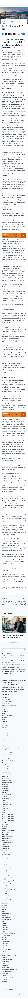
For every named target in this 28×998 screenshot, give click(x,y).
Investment (4, 848)
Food (3, 800)
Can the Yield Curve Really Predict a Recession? (14, 664)
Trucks (3, 963)
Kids (3, 852)
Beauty (3, 719)
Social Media (5, 941)
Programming (5, 913)
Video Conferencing (6, 971)
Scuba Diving (5, 929)
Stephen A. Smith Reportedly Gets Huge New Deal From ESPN (20, 601)
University (4, 965)
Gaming (4, 806)
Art (2, 707)
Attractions (4, 713)
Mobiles (4, 885)
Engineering (5, 778)
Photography (5, 903)
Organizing (4, 895)
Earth (3, 764)
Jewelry (4, 850)
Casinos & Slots (6, 731)
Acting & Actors (6, 699)
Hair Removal (5, 826)
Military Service (6, 883)
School (3, 925)
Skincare (4, 937)
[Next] (24, 628)
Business (4, 725)
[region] (14, 987)
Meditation (4, 876)
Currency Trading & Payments (9, 749)
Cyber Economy (5, 753)
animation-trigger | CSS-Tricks (9, 684)
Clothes (3, 737)
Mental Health (5, 882)
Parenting (4, 897)
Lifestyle (4, 864)
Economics (4, 766)
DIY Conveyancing (6, 762)
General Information (7, 814)
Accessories (4, 697)
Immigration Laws (6, 842)
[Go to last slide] (4, 628)
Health (3, 828)
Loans (3, 866)
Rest (3, 921)
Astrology (4, 711)
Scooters (4, 927)
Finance (3, 23)
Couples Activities (6, 745)
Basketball (4, 717)
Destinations (5, 758)
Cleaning (4, 735)
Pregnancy (4, 909)
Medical (4, 874)
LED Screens (5, 860)
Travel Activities (6, 959)
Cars (3, 727)
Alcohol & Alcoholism (7, 701)
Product (4, 911)
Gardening (4, 810)
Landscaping (5, 854)
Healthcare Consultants (8, 830)
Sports (3, 945)
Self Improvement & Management (10, 933)
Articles (3, 709)
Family (3, 796)
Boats (3, 723)
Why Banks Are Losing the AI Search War (12, 667)
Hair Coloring (5, 824)
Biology (3, 721)
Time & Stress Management (9, 955)
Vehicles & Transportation (8, 969)
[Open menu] (25, 3)
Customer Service (6, 751)
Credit (3, 747)
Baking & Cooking (6, 715)
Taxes (3, 951)
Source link (5, 592)
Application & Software (8, 705)
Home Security (5, 838)
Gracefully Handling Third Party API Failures (7, 601)
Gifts (3, 822)
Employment (5, 776)
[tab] (11, 642)
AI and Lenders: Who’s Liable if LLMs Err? (12, 687)
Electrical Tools (5, 774)
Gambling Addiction (7, 804)
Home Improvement (7, 834)
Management (5, 868)
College (3, 739)
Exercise (4, 792)
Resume (4, 923)
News (3, 893)
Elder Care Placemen (7, 772)
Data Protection (6, 755)
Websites (4, 975)
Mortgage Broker (6, 888)
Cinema (3, 733)
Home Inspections (6, 836)
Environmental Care (7, 782)
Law (3, 856)
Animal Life (4, 703)
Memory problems (6, 878)
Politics (3, 907)
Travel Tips (4, 961)
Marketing (4, 870)
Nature (3, 891)
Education (4, 768)
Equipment (4, 784)
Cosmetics (4, 743)
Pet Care (4, 901)
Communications (6, 741)
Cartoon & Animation (7, 729)
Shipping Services (6, 935)
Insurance (4, 844)
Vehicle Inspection (6, 967)
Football (4, 802)
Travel (3, 957)
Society (3, 943)
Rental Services (5, 919)
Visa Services (5, 973)
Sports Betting (5, 949)
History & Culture (6, 832)
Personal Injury (5, 899)
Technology (4, 953)
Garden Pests (5, 808)
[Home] (2, 21)
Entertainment (5, 780)
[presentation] (14, 624)
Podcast (4, 905)
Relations (4, 915)
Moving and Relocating (7, 889)
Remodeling (5, 917)
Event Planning (5, 790)
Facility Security (6, 794)
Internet (4, 846)
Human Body (5, 840)
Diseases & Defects (6, 760)
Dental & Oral (5, 756)
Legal (3, 862)
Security (4, 931)
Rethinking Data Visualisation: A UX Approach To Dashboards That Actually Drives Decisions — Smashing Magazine (14, 671)
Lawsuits (4, 858)
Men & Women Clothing (8, 880)
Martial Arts (5, 872)
